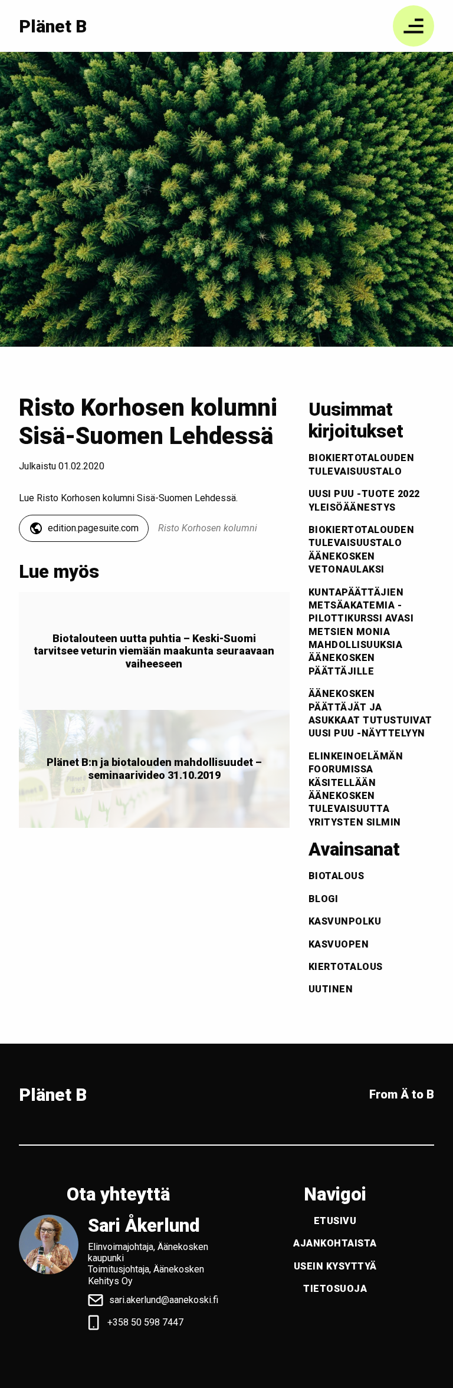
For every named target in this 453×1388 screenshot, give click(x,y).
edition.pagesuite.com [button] (93, 528)
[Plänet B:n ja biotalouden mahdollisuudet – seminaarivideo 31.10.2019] (154, 769)
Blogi (323, 898)
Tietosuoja (335, 1288)
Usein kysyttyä (335, 1266)
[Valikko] (413, 26)
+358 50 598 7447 (145, 1322)
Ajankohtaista (335, 1243)
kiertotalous (345, 966)
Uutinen (330, 989)
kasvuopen (338, 944)
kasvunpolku (345, 921)
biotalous (336, 876)
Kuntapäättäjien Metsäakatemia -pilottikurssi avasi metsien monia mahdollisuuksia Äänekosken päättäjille (361, 632)
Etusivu (335, 1220)
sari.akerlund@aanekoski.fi (163, 1299)
